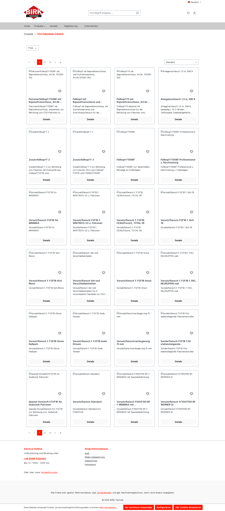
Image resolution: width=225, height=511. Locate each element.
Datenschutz (91, 460)
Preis (31, 48)
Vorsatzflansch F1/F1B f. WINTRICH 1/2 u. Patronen (87, 221)
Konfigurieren (164, 507)
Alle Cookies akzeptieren (188, 507)
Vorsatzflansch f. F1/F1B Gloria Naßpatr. (46, 342)
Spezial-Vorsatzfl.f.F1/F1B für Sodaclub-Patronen (45, 403)
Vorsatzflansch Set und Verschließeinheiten (86, 282)
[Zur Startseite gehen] (33, 12)
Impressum (90, 464)
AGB (87, 453)
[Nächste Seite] (55, 62)
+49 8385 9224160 (35, 458)
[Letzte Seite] (60, 62)
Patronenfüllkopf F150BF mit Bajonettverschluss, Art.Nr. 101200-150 (45, 100)
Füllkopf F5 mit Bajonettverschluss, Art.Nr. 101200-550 (132, 100)
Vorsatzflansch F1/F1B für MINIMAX (43, 221)
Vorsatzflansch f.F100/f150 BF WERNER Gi (178, 403)
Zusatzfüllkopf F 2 (39, 159)
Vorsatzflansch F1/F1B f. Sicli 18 (177, 221)
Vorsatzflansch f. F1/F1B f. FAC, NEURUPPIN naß (178, 282)
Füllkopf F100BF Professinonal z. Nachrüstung (178, 161)
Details (46, 119)
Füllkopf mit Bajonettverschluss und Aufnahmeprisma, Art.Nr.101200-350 (86, 100)
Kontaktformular (49, 472)
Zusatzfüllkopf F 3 (83, 159)
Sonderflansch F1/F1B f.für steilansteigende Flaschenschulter (176, 343)
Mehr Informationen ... (108, 507)
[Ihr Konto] (194, 12)
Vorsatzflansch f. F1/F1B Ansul (134, 280)
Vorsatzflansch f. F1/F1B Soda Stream (90, 342)
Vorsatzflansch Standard (87, 401)
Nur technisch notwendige (138, 507)
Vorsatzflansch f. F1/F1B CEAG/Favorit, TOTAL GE (131, 221)
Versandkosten (104, 492)
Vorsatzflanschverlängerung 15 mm (133, 342)
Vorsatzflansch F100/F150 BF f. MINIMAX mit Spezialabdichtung (133, 403)
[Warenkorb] (199, 10)
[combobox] (111, 12)
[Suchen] (137, 12)
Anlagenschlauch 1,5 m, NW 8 (178, 99)
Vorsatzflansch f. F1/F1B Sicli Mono (45, 282)
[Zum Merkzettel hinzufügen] (59, 91)
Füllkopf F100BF (126, 159)
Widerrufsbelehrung (95, 457)
